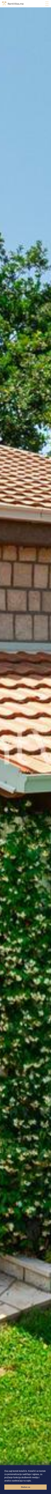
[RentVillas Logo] (13, 3)
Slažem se (25, 1487)
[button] (2, 740)
